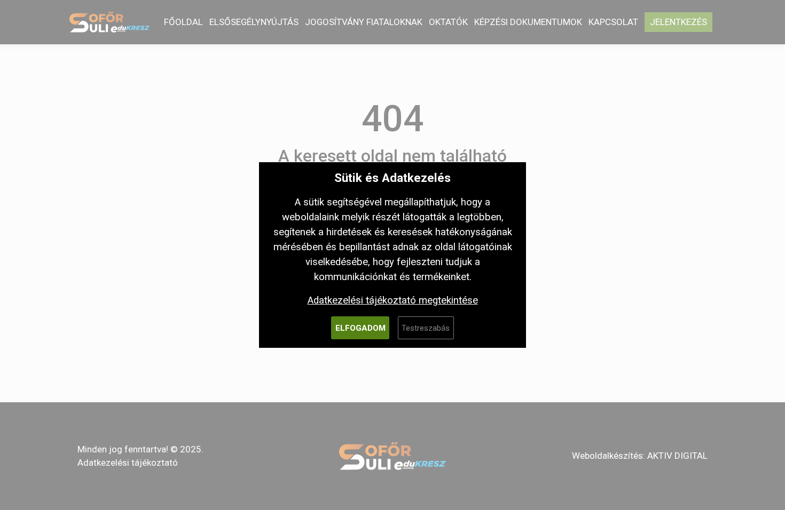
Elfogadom (360, 328)
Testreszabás (426, 328)
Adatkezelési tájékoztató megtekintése (393, 300)
